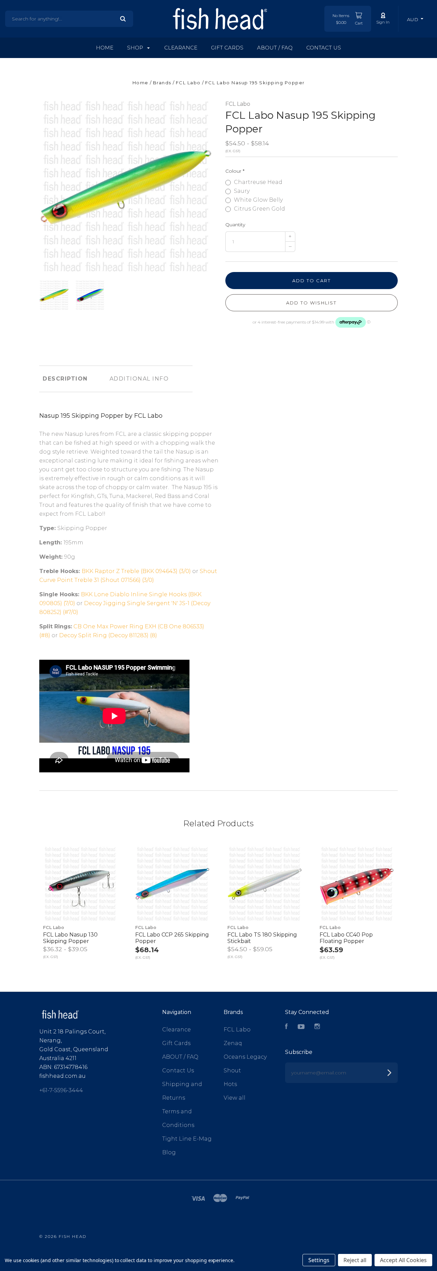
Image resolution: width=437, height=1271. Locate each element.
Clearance (180, 47)
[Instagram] (317, 1027)
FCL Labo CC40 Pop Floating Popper (346, 937)
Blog (169, 1152)
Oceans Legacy (245, 1057)
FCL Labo (237, 104)
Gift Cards (227, 47)
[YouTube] (301, 1027)
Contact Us (323, 47)
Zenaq (233, 1043)
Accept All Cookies (403, 1260)
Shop (135, 47)
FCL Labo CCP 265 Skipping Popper (172, 937)
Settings (318, 1260)
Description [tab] (65, 378)
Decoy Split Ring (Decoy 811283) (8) (108, 635)
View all (234, 1098)
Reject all (354, 1260)
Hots (230, 1084)
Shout (232, 1070)
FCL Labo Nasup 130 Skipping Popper (70, 937)
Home (104, 47)
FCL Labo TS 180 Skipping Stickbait (262, 937)
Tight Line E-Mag (187, 1139)
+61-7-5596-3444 (61, 1090)
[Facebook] (286, 1027)
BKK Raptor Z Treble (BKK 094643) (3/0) (136, 571)
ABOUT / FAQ (275, 47)
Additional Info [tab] (139, 378)
